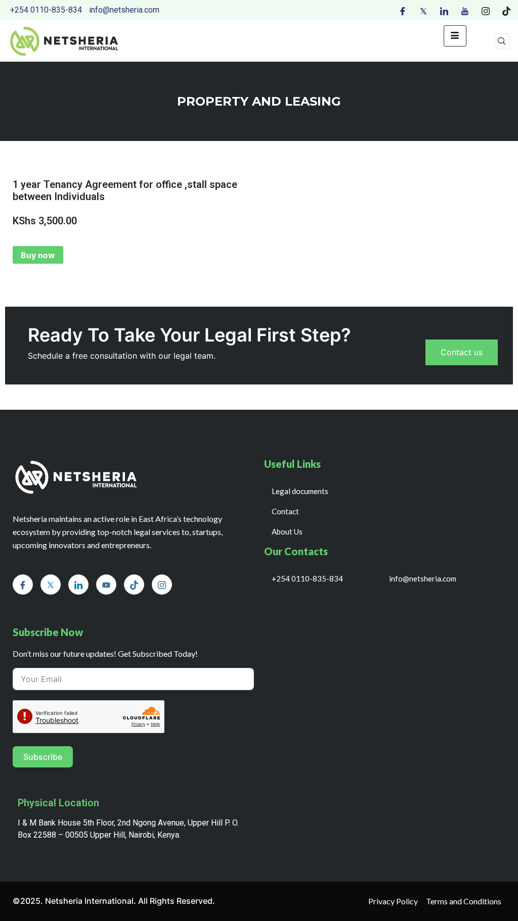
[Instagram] (486, 10)
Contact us (462, 352)
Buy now (38, 255)
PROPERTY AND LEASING (259, 101)
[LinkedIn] (444, 10)
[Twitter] (423, 10)
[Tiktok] (506, 10)
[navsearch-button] (501, 41)
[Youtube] (465, 10)
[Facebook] (403, 10)
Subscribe (42, 757)
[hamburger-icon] (455, 35)
